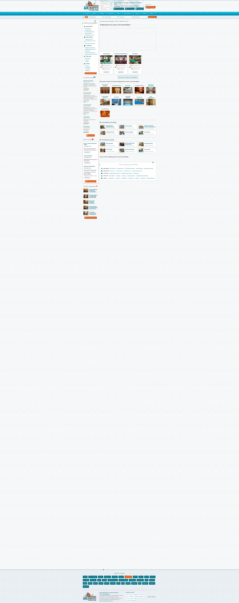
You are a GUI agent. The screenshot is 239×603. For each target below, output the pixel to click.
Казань (146, 576)
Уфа (140, 583)
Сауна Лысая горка (116, 85)
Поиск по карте (130, 8)
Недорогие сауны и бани (90, 49)
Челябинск (152, 583)
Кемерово (152, 576)
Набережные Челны (112, 580)
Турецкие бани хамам (89, 31)
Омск (146, 580)
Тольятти (113, 583)
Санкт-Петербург (92, 576)
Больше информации (91, 217)
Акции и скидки (133, 598)
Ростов (90, 583)
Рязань (95, 583)
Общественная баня (88, 80)
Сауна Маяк (116, 97)
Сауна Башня (139, 97)
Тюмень (128, 583)
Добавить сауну (151, 7)
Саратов (106, 583)
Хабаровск (145, 583)
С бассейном (87, 58)
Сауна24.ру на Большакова (151, 85)
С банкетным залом (150, 178)
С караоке (87, 65)
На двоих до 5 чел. (89, 39)
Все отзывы (91, 135)
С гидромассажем (130, 175)
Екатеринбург (128, 576)
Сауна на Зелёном (129, 132)
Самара (101, 583)
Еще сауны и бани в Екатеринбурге (128, 77)
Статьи (127, 598)
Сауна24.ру (135, 53)
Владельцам (140, 8)
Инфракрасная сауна (89, 35)
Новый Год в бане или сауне (91, 54)
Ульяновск (134, 583)
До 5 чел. (113, 170)
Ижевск (135, 576)
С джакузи (87, 59)
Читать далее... (86, 88)
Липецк (104, 580)
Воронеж (121, 576)
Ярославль (86, 586)
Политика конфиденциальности (106, 600)
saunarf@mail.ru (105, 594)
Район (86, 13)
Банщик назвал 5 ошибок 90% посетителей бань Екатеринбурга (93, 197)
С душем (87, 61)
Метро (93, 13)
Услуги (143, 13)
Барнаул (100, 576)
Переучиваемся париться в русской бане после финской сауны (93, 192)
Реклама (142, 594)
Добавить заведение (139, 596)
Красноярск (93, 580)
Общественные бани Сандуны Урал (129, 144)
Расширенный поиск (91, 73)
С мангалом (87, 69)
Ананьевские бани (110, 132)
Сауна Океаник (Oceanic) (105, 97)
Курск (99, 580)
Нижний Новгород (123, 580)
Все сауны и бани (119, 8)
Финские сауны (88, 30)
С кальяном (87, 70)
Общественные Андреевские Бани (110, 126)
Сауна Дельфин (87, 92)
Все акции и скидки (91, 181)
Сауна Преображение (150, 97)
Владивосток (107, 576)
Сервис (136, 13)
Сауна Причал (109, 149)
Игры (151, 13)
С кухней (136, 178)
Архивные (131, 596)
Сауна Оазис (128, 85)
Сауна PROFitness (105, 108)
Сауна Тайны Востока (128, 97)
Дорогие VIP (87, 50)
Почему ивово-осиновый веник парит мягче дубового (93, 208)
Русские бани (88, 28)
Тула (123, 583)
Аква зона (109, 13)
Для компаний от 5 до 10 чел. (89, 41)
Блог (127, 596)
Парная (101, 13)
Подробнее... (87, 152)
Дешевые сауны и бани (90, 47)
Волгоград (115, 576)
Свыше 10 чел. (127, 170)
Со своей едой (111, 178)
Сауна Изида (86, 116)
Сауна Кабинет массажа (105, 85)
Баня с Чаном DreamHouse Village (90, 144)
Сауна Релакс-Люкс (139, 85)
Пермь (85, 583)
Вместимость (126, 13)
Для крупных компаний (90, 43)
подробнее (106, 72)
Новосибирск (140, 580)
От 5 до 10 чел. (119, 170)
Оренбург (152, 580)
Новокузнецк (132, 580)
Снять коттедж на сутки (90, 52)
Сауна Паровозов (88, 155)
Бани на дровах (88, 33)
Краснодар (86, 580)
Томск (118, 583)
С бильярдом (87, 67)
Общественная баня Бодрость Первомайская (149, 126)
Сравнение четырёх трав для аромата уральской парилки (92, 214)
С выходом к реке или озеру (142, 175)
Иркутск (141, 576)
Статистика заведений (131, 600)
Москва (85, 576)
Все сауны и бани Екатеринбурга (107, 21)
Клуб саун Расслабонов (89, 166)
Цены (118, 13)
